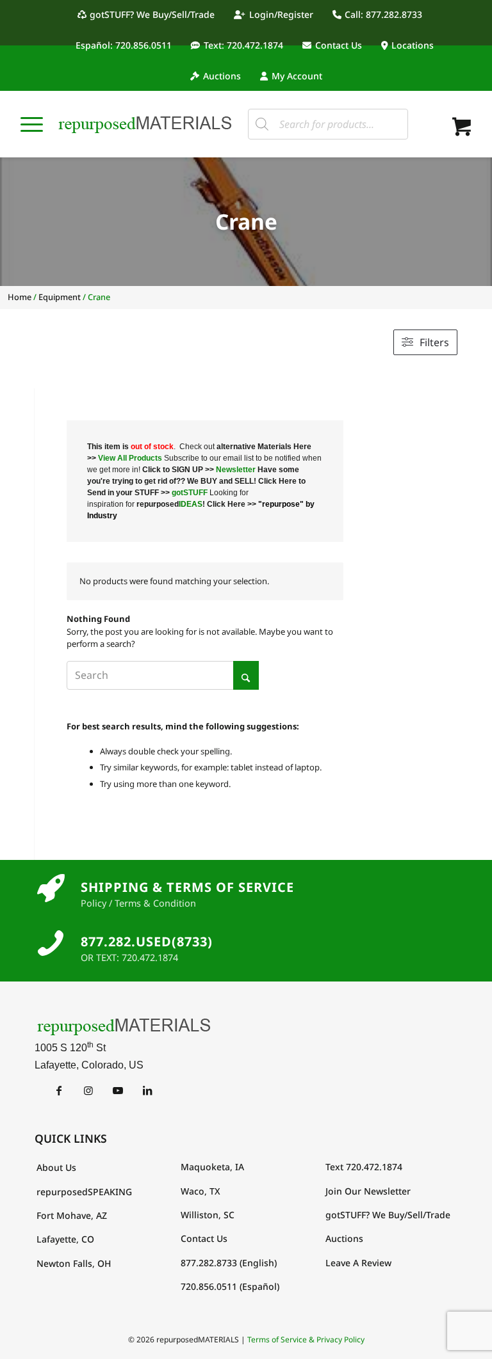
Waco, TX (200, 1191)
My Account (297, 76)
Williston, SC (207, 1215)
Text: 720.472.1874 (243, 45)
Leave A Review (358, 1263)
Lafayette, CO (65, 1239)
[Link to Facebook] (58, 1090)
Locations (412, 45)
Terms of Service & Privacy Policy (306, 1339)
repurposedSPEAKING (84, 1192)
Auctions (222, 76)
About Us (56, 1167)
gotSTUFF (190, 492)
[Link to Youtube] (117, 1090)
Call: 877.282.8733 (383, 14)
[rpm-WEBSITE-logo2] (246, 1026)
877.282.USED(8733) (147, 941)
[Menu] (31, 124)
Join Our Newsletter (368, 1191)
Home (19, 297)
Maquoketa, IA (212, 1167)
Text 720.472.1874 (363, 1167)
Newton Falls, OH (74, 1263)
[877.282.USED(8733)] (51, 943)
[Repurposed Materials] (145, 123)
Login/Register (281, 14)
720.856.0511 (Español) (230, 1286)
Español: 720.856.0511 (124, 45)
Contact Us (338, 45)
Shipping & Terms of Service (187, 887)
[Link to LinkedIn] (147, 1090)
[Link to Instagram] (88, 1090)
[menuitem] (150, 15)
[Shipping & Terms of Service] (51, 889)
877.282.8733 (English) (229, 1263)
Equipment (59, 297)
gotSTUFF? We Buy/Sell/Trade (152, 14)
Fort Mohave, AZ (72, 1215)
